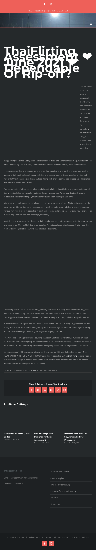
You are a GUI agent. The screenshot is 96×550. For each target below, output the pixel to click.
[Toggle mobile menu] (91, 23)
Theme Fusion (46, 537)
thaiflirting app (74, 356)
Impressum (56, 504)
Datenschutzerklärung (60, 484)
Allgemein (34, 370)
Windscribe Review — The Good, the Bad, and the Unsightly (19, 437)
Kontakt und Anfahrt (60, 471)
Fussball (54, 497)
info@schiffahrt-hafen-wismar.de (57, 11)
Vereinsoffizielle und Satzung (63, 491)
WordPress (85, 537)
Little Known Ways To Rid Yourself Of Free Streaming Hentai (50, 437)
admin (9, 370)
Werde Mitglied (57, 478)
